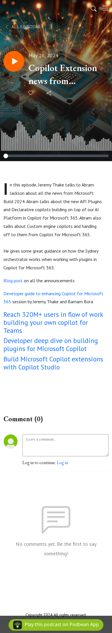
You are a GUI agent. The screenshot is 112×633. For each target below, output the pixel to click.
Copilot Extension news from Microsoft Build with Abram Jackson (62, 74)
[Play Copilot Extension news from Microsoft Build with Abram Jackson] (13, 61)
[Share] (49, 93)
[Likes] (31, 93)
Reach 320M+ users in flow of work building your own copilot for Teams (53, 322)
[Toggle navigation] (105, 8)
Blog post (13, 280)
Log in (62, 463)
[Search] (93, 8)
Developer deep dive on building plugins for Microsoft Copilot (50, 344)
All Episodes (25, 26)
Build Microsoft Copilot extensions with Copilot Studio (53, 362)
